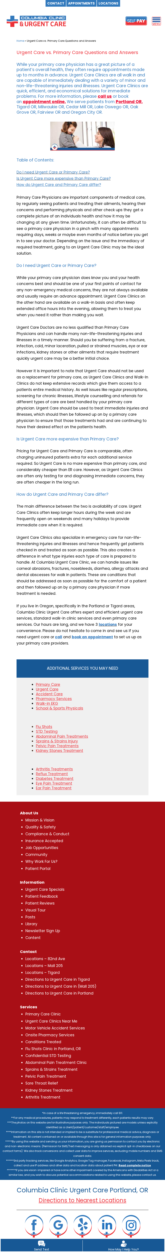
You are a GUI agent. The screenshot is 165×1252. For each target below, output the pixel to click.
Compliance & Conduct (47, 834)
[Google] (58, 1226)
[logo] (36, 20)
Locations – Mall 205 (44, 965)
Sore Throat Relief (41, 1083)
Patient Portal (37, 868)
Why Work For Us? (41, 861)
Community (36, 854)
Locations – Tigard (42, 972)
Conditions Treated (43, 1041)
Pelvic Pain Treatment (45, 1076)
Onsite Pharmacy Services (49, 1035)
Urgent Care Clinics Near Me (51, 1021)
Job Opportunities (41, 847)
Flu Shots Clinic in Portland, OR (53, 1048)
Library (31, 924)
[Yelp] (82, 1226)
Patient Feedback (41, 896)
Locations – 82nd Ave (45, 958)
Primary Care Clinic (43, 1014)
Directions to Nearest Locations (82, 1200)
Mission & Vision (39, 820)
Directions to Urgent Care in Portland (59, 993)
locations (108, 624)
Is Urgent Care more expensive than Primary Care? (64, 178)
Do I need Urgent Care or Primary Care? (53, 172)
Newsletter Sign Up (42, 930)
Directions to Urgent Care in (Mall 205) (60, 986)
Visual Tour (35, 910)
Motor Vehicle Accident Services (55, 1028)
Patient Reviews (40, 903)
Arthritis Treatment (42, 1097)
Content (33, 937)
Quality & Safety (40, 827)
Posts (30, 917)
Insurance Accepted (44, 840)
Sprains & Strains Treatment (51, 1069)
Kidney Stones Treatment (49, 1090)
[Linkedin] (106, 1226)
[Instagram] (131, 1226)
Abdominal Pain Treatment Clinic (56, 1062)
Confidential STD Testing (48, 1055)
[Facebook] (34, 1226)
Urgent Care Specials (44, 889)
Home (20, 41)
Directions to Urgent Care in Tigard (57, 979)
